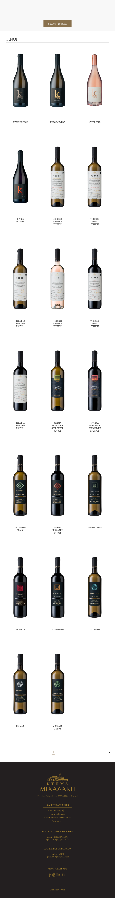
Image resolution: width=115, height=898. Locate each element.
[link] (50, 875)
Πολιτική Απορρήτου (57, 810)
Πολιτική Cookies (57, 814)
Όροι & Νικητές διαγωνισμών (57, 817)
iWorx (62, 889)
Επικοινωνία (57, 821)
